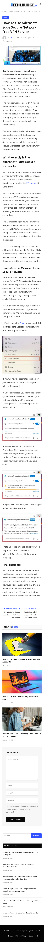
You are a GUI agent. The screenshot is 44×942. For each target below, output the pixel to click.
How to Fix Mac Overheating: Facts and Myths (20, 698)
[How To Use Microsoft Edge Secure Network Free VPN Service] (22, 55)
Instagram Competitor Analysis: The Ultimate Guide (21, 913)
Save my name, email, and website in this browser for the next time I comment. (22, 809)
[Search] (40, 4)
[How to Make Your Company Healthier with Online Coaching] (22, 719)
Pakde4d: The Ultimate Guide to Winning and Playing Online (22, 902)
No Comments (35, 38)
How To (5, 17)
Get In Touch (33, 936)
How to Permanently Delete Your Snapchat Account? (21, 661)
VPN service (32, 183)
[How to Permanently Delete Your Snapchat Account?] (22, 644)
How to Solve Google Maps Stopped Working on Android (11, 615)
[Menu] (4, 4)
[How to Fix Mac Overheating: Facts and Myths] (22, 681)
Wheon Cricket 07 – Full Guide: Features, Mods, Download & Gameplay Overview (20, 878)
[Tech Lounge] (23, 4)
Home (4, 11)
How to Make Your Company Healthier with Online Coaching (21, 735)
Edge (22, 323)
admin (12, 38)
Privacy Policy (21, 936)
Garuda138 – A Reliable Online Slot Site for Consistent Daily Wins (18, 865)
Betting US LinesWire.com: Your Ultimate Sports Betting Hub (20, 853)
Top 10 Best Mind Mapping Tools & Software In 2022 (30, 615)
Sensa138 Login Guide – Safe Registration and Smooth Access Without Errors (19, 890)
